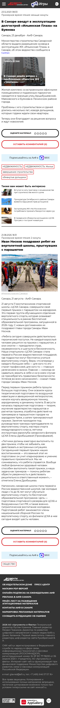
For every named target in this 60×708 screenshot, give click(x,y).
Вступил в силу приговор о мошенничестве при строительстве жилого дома (34, 191)
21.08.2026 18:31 (9, 235)
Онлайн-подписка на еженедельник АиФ (28, 593)
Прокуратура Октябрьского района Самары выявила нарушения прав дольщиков (34, 200)
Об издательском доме (17, 584)
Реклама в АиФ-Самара (16, 597)
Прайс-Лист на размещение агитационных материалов (20, 602)
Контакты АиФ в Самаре (17, 607)
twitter (5, 53)
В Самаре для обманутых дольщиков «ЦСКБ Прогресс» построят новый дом (34, 219)
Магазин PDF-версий (15, 588)
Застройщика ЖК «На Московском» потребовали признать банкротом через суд (34, 210)
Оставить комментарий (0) (30, 144)
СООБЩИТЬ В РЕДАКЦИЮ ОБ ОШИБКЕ (24, 616)
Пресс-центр (42, 584)
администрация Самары (14, 293)
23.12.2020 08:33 (9, 12)
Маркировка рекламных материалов (25, 612)
